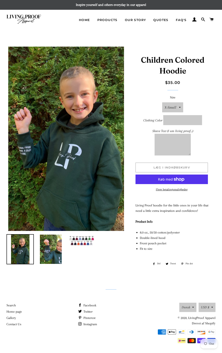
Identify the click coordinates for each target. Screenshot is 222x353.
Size (172, 97)
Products (107, 20)
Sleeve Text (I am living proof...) (172, 131)
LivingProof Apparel (201, 318)
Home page (14, 312)
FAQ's (181, 20)
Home (84, 20)
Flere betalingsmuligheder (172, 189)
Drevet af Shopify (203, 323)
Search (11, 305)
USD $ (205, 307)
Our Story (135, 20)
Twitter (88, 312)
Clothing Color (152, 120)
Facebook (89, 305)
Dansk (186, 307)
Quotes (160, 20)
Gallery (11, 318)
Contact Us (14, 324)
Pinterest (89, 318)
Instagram (90, 324)
